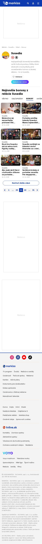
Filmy (19, 467)
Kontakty (6, 433)
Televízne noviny (23, 458)
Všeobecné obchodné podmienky (16, 441)
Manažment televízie (11, 396)
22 (25, 190)
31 (33, 190)
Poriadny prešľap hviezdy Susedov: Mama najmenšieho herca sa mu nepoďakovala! (30, 120)
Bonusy (23, 47)
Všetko (5, 99)
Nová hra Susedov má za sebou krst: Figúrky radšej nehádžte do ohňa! (10, 146)
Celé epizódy (17, 99)
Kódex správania (9, 388)
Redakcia (29, 445)
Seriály (13, 467)
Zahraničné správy (10, 437)
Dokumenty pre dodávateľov (14, 384)
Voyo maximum (9, 458)
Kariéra (5, 380)
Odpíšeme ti (23, 411)
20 (17, 190)
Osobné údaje (8, 419)
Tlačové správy (19, 376)
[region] (21, 100)
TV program (7, 372)
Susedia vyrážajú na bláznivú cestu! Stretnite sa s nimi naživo (31, 146)
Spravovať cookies (23, 419)
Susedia (11, 47)
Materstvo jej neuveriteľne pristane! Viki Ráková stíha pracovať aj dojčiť (10, 120)
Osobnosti (7, 376)
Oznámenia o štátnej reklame (14, 392)
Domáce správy (18, 433)
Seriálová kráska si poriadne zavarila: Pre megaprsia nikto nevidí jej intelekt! (30, 172)
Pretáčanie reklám (10, 415)
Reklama (29, 376)
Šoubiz (16, 372)
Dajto (11, 407)
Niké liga (19, 463)
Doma (5, 407)
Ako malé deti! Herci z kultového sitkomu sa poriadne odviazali (11, 172)
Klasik (23, 407)
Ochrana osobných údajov (13, 445)
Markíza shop (24, 415)
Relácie (4, 47)
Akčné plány (15, 380)
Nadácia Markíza (9, 411)
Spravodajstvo (8, 463)
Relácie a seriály (27, 372)
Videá (17, 47)
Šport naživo (29, 463)
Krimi (17, 407)
